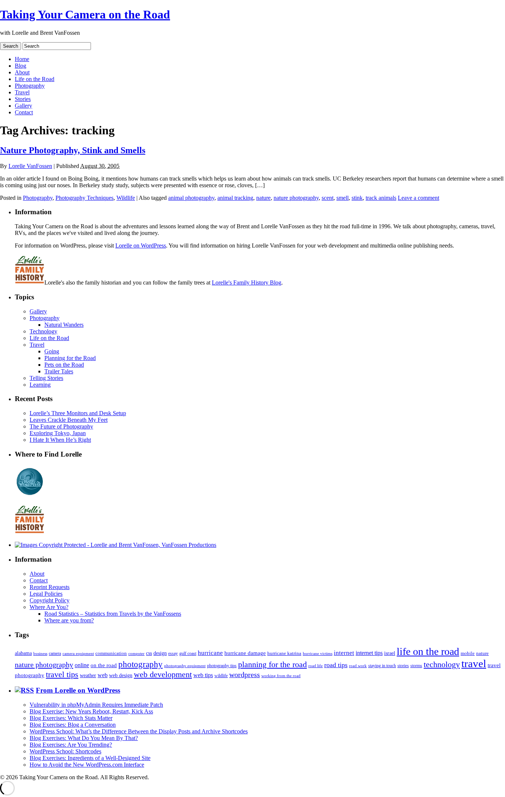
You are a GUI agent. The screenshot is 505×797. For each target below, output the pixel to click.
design (160, 653)
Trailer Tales (58, 371)
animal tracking (235, 198)
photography (140, 664)
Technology (43, 331)
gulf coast (187, 653)
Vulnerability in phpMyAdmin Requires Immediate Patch (96, 705)
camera (55, 653)
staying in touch (382, 665)
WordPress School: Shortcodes (65, 751)
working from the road (281, 675)
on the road (104, 665)
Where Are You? (49, 607)
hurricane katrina (284, 653)
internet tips (369, 653)
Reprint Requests (50, 587)
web (103, 675)
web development (163, 674)
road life (315, 665)
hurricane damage (245, 653)
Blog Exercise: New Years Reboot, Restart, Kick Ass (91, 711)
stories (403, 665)
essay (173, 653)
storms (416, 665)
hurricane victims (317, 653)
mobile (468, 653)
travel (473, 663)
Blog (20, 66)
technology (442, 664)
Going (51, 351)
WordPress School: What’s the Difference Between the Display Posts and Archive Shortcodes (139, 731)
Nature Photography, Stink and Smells (72, 150)
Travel (22, 92)
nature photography (296, 198)
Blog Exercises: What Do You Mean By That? (84, 738)
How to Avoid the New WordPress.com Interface (87, 764)
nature (263, 198)
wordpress (244, 674)
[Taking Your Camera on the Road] (115, 545)
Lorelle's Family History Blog (246, 282)
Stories (23, 99)
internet (344, 652)
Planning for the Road (70, 358)
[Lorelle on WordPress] (30, 495)
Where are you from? (69, 620)
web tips (203, 675)
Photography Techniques (84, 198)
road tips (336, 665)
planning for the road (272, 664)
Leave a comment (418, 198)
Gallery (23, 105)
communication (111, 653)
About (22, 72)
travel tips (62, 674)
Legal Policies (46, 594)
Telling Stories (46, 378)
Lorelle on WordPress (140, 245)
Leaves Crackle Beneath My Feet (69, 420)
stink (357, 198)
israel (389, 653)
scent (327, 198)
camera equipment (78, 653)
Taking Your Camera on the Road (85, 14)
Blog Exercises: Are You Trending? (71, 744)
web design (120, 675)
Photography (30, 86)
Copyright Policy (50, 600)
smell (342, 198)
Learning (40, 384)
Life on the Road (34, 79)
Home (22, 59)
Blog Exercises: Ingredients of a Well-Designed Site (90, 758)
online (82, 665)
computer (136, 654)
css (149, 653)
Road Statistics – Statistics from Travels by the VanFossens (112, 614)
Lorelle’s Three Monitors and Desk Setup (78, 413)
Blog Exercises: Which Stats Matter (71, 718)
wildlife (221, 675)
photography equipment (185, 666)
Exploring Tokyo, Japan (58, 433)
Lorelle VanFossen (30, 166)
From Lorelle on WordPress (78, 690)
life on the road (428, 651)
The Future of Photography (61, 426)
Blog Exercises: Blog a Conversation (73, 725)
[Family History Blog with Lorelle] (29, 282)
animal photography (191, 198)
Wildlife (125, 198)
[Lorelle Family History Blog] (29, 532)
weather (88, 675)
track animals (381, 198)
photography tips (222, 665)
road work (358, 665)
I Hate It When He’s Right (60, 440)
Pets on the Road (64, 364)
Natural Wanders (64, 325)
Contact (24, 112)
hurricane (210, 652)
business (40, 653)
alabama (23, 653)
